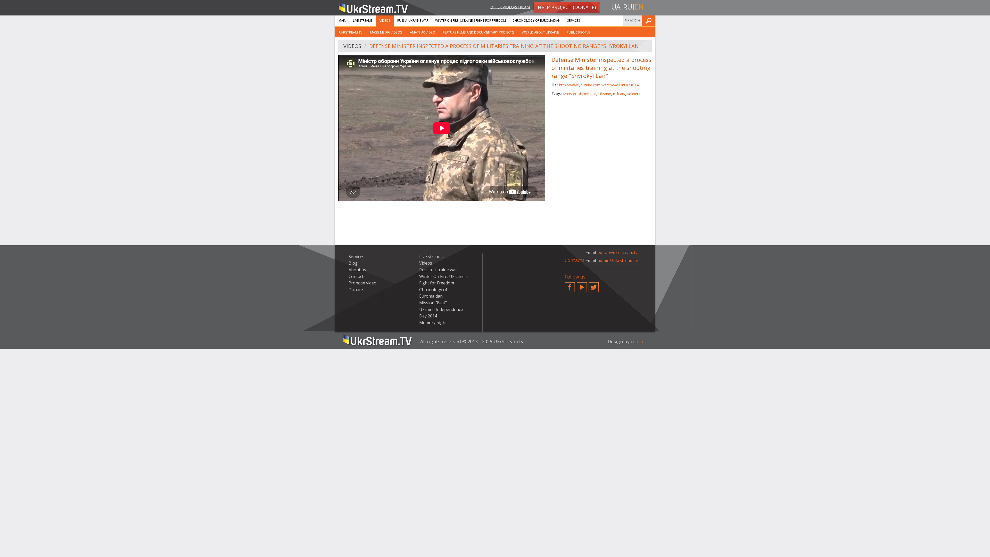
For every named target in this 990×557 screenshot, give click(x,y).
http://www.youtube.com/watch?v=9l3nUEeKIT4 (599, 85)
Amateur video (422, 32)
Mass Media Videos (386, 32)
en (639, 7)
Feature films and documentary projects (478, 32)
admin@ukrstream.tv (618, 260)
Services (573, 20)
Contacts (357, 276)
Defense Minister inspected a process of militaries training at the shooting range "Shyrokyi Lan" (505, 46)
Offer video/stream (510, 6)
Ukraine (604, 93)
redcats (639, 341)
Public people (578, 32)
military (619, 93)
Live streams (362, 20)
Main (342, 20)
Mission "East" (433, 303)
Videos (385, 20)
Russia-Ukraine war (412, 20)
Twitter (594, 285)
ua (616, 7)
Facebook (570, 285)
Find (649, 20)
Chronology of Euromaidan (536, 20)
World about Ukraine (540, 32)
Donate (356, 289)
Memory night (433, 322)
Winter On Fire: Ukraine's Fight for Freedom (470, 20)
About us (357, 270)
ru (627, 7)
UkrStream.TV (350, 32)
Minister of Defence (579, 93)
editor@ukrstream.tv (618, 252)
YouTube (582, 285)
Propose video (362, 283)
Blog (353, 263)
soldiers (633, 93)
